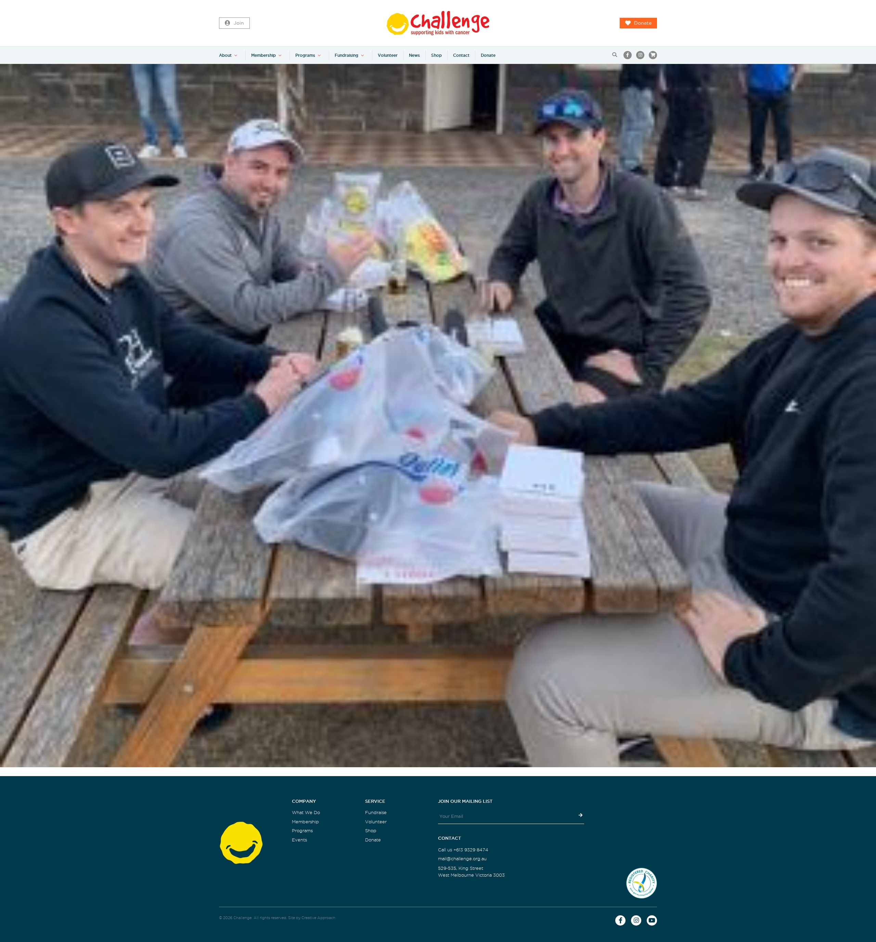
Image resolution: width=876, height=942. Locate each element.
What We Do (306, 812)
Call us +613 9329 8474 (463, 850)
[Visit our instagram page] (640, 55)
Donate (643, 23)
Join (239, 23)
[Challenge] (438, 23)
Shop (436, 55)
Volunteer (388, 55)
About (225, 55)
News (414, 55)
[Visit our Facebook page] (627, 55)
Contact (461, 55)
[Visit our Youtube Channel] (652, 920)
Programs (305, 55)
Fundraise (376, 812)
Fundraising (346, 55)
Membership (263, 55)
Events (299, 840)
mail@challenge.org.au (462, 858)
